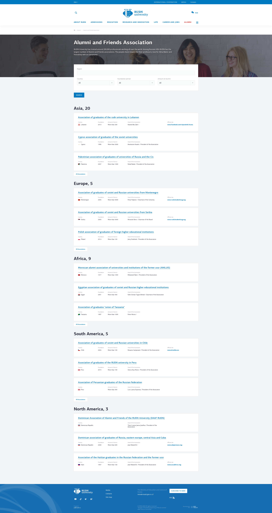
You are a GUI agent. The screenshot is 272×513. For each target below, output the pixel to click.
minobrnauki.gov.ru (145, 494)
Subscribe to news (178, 491)
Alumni (187, 22)
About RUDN (80, 22)
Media (183, 2)
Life (156, 22)
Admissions (96, 22)
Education (112, 22)
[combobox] (136, 73)
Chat (196, 13)
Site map (109, 497)
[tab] (136, 122)
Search (79, 95)
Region (79, 69)
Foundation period (124, 79)
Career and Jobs (171, 22)
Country (80, 79)
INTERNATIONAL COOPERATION (165, 2)
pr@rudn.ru (77, 508)
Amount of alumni (164, 79)
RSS (171, 498)
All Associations (80, 174)
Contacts (193, 2)
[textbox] (78, 73)
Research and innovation (136, 22)
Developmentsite (186, 507)
